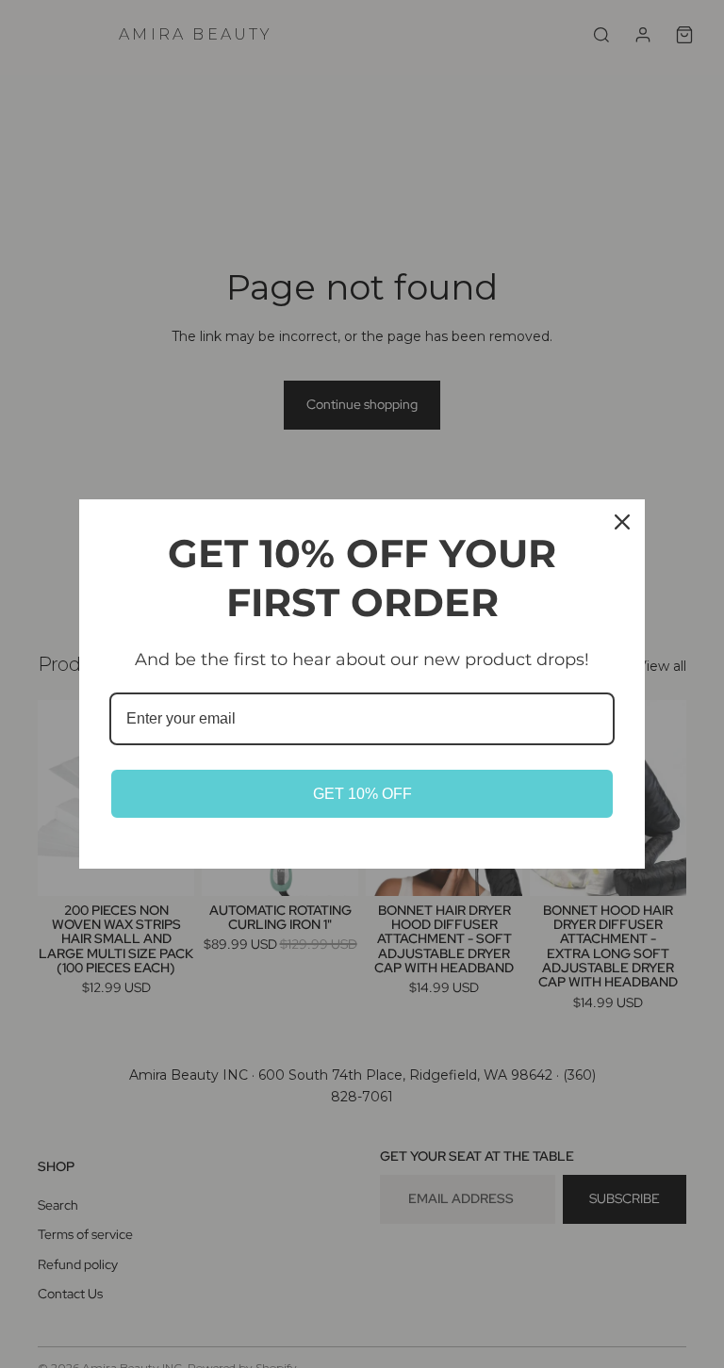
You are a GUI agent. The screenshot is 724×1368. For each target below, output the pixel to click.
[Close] (622, 522)
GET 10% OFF (362, 794)
